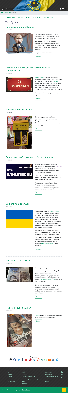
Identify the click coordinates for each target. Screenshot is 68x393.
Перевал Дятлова (54, 211)
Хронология (11, 17)
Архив (3, 9)
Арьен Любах (39, 77)
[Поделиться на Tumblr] (22, 360)
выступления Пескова (47, 243)
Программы (19, 9)
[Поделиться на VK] (53, 360)
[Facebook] (62, 372)
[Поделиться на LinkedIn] (34, 360)
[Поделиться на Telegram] (57, 360)
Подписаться (49, 17)
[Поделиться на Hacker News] (49, 360)
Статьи (48, 379)
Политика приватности (29, 376)
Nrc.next (37, 315)
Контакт (25, 374)
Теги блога (7, 12)
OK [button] (64, 390)
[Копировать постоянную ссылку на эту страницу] (11, 360)
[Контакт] (63, 9)
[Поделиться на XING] (42, 360)
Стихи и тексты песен (52, 376)
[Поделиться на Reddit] (38, 360)
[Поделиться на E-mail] (26, 360)
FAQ (7, 9)
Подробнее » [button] (26, 390)
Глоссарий (12, 9)
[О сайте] (60, 9)
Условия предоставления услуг (31, 379)
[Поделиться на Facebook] (15, 360)
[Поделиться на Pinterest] (30, 360)
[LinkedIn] (62, 375)
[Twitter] (62, 377)
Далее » (38, 56)
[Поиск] (65, 9)
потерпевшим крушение (47, 279)
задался (55, 81)
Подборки (38, 17)
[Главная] (34, 4)
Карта (21, 17)
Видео (26, 9)
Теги (29, 17)
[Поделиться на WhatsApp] (46, 360)
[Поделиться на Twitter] (19, 360)
